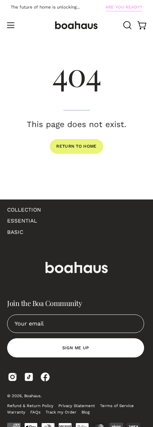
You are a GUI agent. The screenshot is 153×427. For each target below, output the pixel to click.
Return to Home (76, 146)
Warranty (16, 412)
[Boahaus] (76, 25)
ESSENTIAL (22, 221)
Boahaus (32, 395)
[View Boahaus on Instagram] (12, 377)
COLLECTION (24, 210)
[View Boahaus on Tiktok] (28, 377)
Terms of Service (117, 405)
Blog (85, 412)
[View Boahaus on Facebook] (45, 377)
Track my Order (61, 412)
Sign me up (75, 347)
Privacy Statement (76, 405)
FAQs (35, 412)
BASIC (15, 232)
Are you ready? (123, 7)
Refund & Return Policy (30, 405)
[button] (127, 25)
